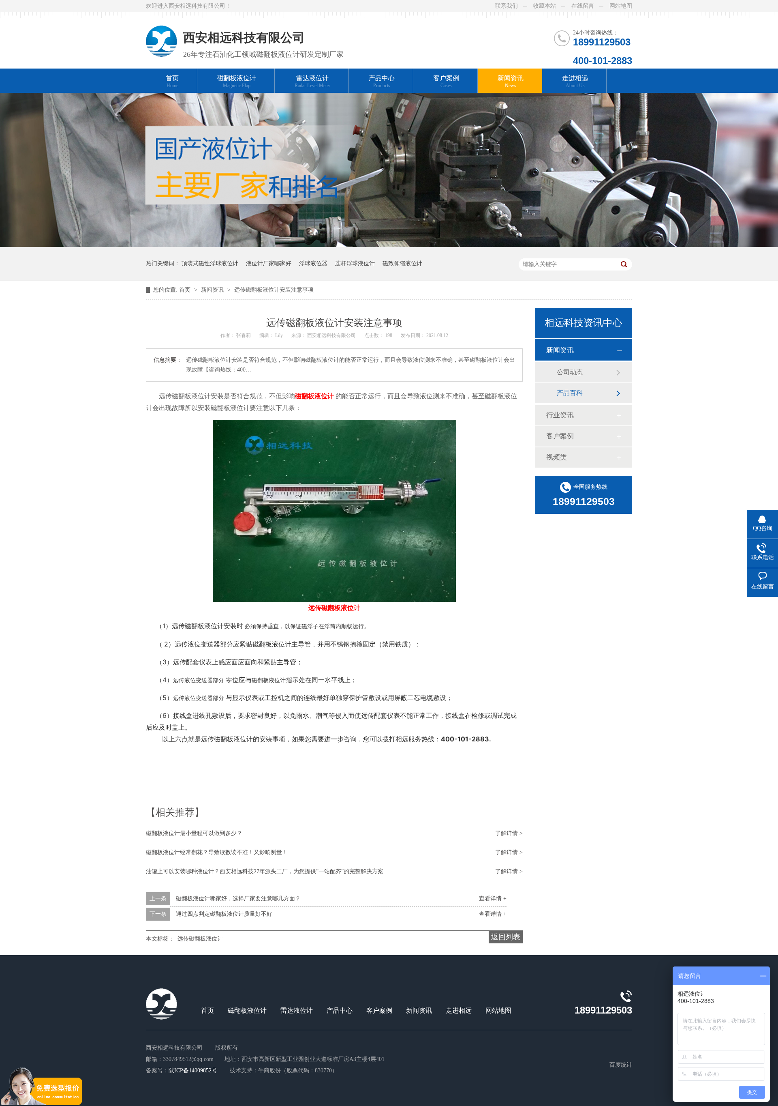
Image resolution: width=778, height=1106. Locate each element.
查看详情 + (493, 899)
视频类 (556, 457)
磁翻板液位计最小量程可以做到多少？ (194, 833)
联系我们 (506, 6)
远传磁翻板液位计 (200, 939)
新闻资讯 (511, 81)
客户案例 (446, 81)
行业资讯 (560, 415)
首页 (172, 81)
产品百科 (570, 392)
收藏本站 (544, 6)
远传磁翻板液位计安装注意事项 (274, 290)
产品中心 (382, 81)
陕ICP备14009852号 (193, 1070)
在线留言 (582, 6)
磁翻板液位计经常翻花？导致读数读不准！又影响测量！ (217, 852)
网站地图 (620, 6)
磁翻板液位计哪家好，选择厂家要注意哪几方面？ (238, 899)
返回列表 (505, 937)
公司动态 (570, 372)
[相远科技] (161, 34)
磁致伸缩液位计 (402, 263)
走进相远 (575, 81)
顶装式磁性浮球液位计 (210, 263)
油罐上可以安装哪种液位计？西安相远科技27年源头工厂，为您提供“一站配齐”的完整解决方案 (264, 871)
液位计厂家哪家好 (268, 263)
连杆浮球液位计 (355, 263)
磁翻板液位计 (236, 81)
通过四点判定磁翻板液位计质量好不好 (224, 914)
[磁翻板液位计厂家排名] (389, 245)
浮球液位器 (313, 263)
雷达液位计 (312, 81)
